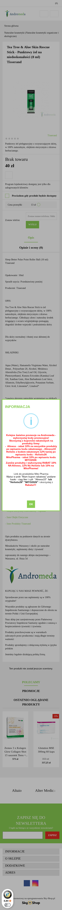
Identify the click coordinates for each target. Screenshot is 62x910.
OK (31, 504)
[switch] (7, 905)
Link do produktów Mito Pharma (31, 473)
